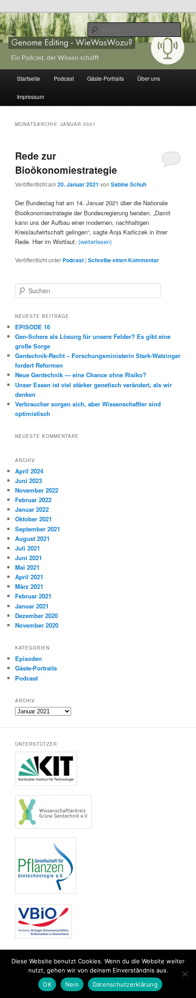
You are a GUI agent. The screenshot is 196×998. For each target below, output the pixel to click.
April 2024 (29, 471)
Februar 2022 (33, 499)
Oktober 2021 (33, 519)
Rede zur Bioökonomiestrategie (66, 163)
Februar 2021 (33, 596)
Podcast (64, 78)
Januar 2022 (32, 509)
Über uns (148, 78)
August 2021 (32, 538)
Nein (72, 984)
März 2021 (29, 586)
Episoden (28, 658)
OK (47, 984)
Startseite (28, 78)
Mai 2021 (27, 567)
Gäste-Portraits (105, 78)
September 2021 (37, 529)
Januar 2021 (32, 606)
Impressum (30, 96)
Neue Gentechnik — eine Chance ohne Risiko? (80, 374)
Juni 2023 (28, 480)
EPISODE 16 (32, 326)
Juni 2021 (28, 557)
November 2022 (36, 490)
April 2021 (29, 576)
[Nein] (184, 973)
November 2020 (36, 625)
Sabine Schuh (128, 184)
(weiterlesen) (95, 241)
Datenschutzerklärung (125, 984)
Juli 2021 (27, 548)
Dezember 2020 (36, 615)
